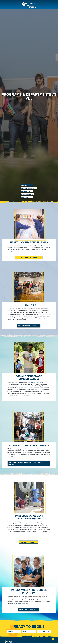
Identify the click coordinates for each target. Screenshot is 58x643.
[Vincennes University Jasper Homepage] (29, 4)
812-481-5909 (16, 603)
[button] (55, 2)
